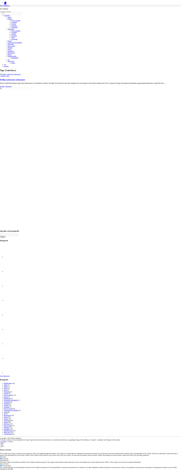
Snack (9, 49)
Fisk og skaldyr (15, 20)
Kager (13, 63)
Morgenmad (11, 53)
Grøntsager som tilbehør (15, 42)
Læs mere (3, 441)
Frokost (10, 19)
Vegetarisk (14, 27)
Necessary (5, 459)
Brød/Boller (14, 58)
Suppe (9, 17)
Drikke (6, 386)
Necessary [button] (3, 457)
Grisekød (14, 22)
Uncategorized (8, 434)
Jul (8, 59)
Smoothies (11, 51)
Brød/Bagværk (12, 56)
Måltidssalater (8, 383)
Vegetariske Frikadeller (10, 400)
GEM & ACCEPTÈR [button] (6, 469)
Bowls (9, 54)
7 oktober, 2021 (4, 76)
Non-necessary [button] (4, 464)
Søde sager (11, 61)
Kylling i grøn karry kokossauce (12, 80)
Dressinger (11, 44)
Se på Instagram (5, 376)
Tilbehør (10, 47)
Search (3, 237)
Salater (10, 41)
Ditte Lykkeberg (5, 5)
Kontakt (6, 66)
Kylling (13, 24)
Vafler (5, 385)
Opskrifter (7, 15)
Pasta (12, 37)
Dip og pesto (11, 46)
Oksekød (14, 26)
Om (5, 64)
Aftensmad (11, 29)
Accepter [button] (10, 441)
